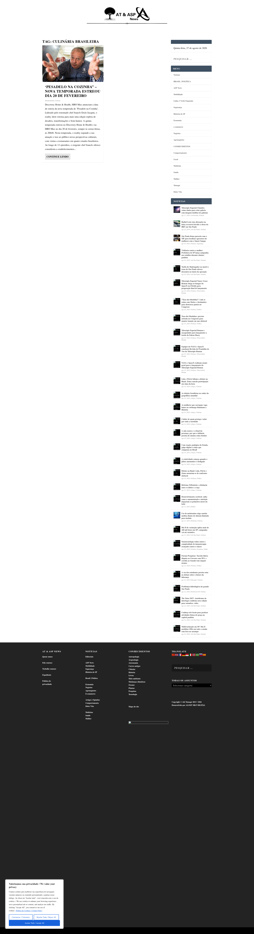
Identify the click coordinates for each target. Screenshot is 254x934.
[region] (34, 904)
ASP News (66, 26)
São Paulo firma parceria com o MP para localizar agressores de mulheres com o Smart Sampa (194, 238)
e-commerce (178, 126)
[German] (183, 654)
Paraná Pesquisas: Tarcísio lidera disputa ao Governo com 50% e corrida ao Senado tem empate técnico (195, 559)
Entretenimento (49, 100)
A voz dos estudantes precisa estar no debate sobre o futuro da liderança (195, 575)
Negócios (177, 133)
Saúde (172, 26)
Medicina (160, 26)
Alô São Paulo (195, 229)
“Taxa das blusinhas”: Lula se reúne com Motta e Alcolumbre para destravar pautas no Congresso (194, 303)
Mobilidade (178, 94)
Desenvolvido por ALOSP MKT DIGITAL (188, 705)
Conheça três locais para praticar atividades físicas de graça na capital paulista (195, 615)
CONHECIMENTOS (182, 146)
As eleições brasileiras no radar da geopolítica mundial (195, 394)
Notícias (53, 26)
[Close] (60, 881)
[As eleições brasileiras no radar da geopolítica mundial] (177, 395)
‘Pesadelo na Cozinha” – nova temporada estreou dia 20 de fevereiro (72, 91)
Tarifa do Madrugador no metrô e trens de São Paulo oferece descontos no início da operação (195, 269)
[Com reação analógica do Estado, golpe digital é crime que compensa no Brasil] (177, 446)
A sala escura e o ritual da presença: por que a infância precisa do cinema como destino (194, 433)
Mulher (177, 178)
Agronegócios (179, 139)
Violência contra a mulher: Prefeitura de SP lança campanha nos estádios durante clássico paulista (195, 254)
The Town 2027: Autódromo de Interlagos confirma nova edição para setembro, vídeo (194, 600)
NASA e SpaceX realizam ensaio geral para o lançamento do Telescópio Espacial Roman (194, 365)
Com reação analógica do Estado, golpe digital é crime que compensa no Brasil (195, 447)
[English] (177, 654)
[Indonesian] (187, 654)
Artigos (193, 386)
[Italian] (190, 654)
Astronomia (194, 215)
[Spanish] (204, 654)
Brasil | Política (86, 26)
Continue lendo (58, 156)
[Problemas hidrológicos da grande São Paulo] (177, 588)
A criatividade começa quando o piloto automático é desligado (194, 460)
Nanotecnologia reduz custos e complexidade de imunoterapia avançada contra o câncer (194, 544)
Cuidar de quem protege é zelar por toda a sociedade (194, 420)
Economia (103, 26)
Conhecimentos (143, 26)
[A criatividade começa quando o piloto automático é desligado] (177, 461)
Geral (176, 159)
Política (199, 309)
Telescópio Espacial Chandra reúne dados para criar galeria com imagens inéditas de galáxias (195, 210)
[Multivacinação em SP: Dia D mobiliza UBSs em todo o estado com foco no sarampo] (177, 628)
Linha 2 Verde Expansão (183, 100)
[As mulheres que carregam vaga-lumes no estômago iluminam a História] (177, 406)
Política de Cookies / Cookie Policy (29, 910)
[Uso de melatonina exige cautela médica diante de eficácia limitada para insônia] (177, 515)
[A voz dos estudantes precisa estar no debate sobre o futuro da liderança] (177, 574)
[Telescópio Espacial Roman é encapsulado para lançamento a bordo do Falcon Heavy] (177, 332)
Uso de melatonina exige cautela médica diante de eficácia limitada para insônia (195, 515)
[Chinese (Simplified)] (173, 654)
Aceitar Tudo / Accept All (34, 923)
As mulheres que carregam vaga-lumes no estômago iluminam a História (195, 407)
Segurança (178, 107)
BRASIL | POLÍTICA (182, 81)
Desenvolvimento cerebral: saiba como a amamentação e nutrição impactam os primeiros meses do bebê (194, 500)
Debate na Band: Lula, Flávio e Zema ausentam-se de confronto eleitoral (194, 473)
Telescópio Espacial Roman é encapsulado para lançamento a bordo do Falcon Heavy (194, 332)
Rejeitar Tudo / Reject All (46, 917)
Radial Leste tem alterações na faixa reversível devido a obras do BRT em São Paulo (195, 224)
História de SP (179, 114)
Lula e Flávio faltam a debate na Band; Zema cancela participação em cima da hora (195, 381)
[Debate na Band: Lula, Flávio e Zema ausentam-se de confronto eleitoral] (177, 472)
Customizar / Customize (21, 917)
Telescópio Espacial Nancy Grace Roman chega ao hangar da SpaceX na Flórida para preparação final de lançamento (195, 285)
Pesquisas (200, 549)
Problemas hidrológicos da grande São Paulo (195, 587)
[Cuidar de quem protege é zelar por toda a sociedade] (177, 421)
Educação (194, 580)
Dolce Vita (184, 26)
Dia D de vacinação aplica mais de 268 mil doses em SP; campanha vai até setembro (195, 530)
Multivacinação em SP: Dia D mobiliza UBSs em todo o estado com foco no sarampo (194, 629)
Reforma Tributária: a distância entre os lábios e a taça (194, 486)
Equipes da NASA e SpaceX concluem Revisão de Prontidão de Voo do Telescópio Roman (195, 349)
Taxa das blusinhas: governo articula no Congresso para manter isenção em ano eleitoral (194, 318)
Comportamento (123, 26)
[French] (180, 654)
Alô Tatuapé (59, 931)
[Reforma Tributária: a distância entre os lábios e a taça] (177, 486)
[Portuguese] (197, 654)
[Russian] (201, 654)
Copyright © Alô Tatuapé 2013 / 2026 (187, 702)
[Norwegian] (194, 654)
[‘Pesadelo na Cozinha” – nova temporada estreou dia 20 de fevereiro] (72, 63)
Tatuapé (198, 26)
